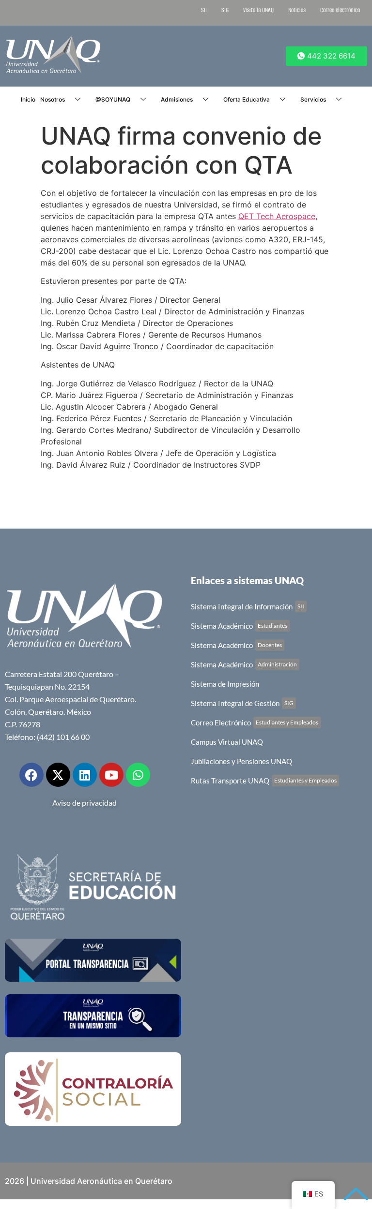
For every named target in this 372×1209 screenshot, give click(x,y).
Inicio (28, 99)
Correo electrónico (340, 10)
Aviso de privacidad (84, 802)
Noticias (297, 10)
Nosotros (52, 99)
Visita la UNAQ (258, 10)
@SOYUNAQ (112, 99)
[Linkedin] (85, 775)
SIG (225, 10)
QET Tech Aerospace (276, 216)
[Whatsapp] (138, 775)
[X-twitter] (58, 775)
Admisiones (177, 99)
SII (204, 10)
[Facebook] (31, 775)
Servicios (313, 99)
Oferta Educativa (246, 99)
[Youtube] (111, 775)
